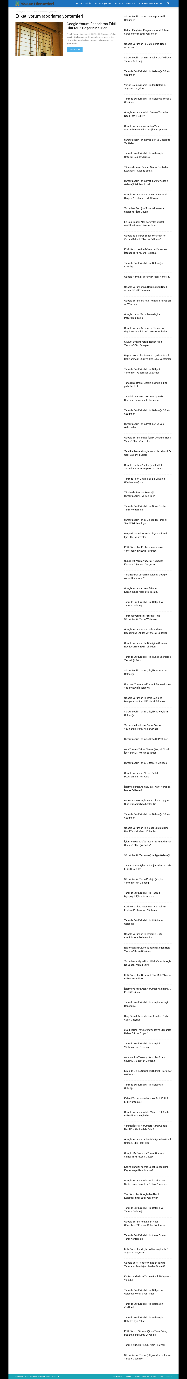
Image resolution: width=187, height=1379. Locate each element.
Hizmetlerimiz (83, 3)
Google (128, 1376)
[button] (168, 3)
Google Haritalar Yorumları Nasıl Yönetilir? (147, 276)
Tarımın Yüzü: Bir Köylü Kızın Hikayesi (144, 1344)
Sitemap (136, 1376)
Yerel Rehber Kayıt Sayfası (152, 1376)
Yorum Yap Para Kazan (150, 3)
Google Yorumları (125, 3)
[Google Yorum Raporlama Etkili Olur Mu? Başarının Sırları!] (39, 39)
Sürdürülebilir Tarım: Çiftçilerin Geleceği (145, 762)
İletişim (169, 1376)
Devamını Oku (74, 49)
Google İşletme (103, 3)
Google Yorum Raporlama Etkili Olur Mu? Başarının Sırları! (92, 26)
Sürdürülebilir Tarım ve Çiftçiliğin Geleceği (147, 855)
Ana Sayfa (19, 11)
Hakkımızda (118, 1376)
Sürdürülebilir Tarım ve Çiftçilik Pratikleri (146, 739)
